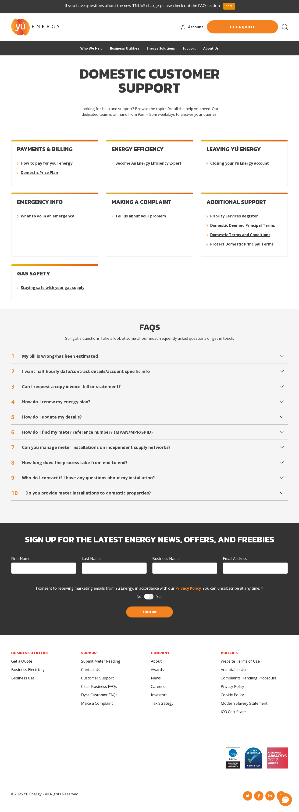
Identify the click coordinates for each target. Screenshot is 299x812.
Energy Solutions (161, 48)
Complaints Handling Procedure (249, 678)
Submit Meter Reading (100, 661)
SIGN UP (149, 612)
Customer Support (97, 678)
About (156, 661)
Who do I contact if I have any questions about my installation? (83, 477)
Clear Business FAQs (99, 686)
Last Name (91, 558)
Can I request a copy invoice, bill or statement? (66, 386)
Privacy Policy (188, 588)
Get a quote (242, 27)
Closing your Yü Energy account (239, 163)
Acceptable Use (234, 669)
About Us (211, 48)
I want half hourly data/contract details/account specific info (80, 371)
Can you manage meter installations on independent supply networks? (91, 447)
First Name (20, 558)
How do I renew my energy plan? (50, 401)
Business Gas (23, 678)
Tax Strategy (162, 703)
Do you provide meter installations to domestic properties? (81, 493)
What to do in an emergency (47, 216)
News (156, 678)
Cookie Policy (232, 694)
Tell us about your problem (140, 216)
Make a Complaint (97, 703)
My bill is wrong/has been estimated (54, 356)
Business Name (166, 558)
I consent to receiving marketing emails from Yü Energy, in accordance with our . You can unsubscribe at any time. (149, 588)
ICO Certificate (233, 711)
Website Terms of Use (240, 661)
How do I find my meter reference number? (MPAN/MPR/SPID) (82, 432)
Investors (159, 694)
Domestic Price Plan (39, 172)
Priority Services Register (234, 216)
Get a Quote (21, 661)
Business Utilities (124, 48)
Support (189, 48)
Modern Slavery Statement (244, 703)
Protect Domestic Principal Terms (242, 244)
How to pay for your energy (46, 163)
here (229, 6)
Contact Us (90, 669)
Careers (158, 686)
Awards (157, 669)
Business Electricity (28, 669)
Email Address (235, 558)
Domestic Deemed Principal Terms (242, 225)
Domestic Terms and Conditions (240, 234)
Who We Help (91, 48)
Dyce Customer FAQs (99, 694)
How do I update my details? (46, 417)
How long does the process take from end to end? (69, 462)
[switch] (148, 596)
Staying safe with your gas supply (52, 287)
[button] (285, 799)
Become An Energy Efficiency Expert (148, 163)
